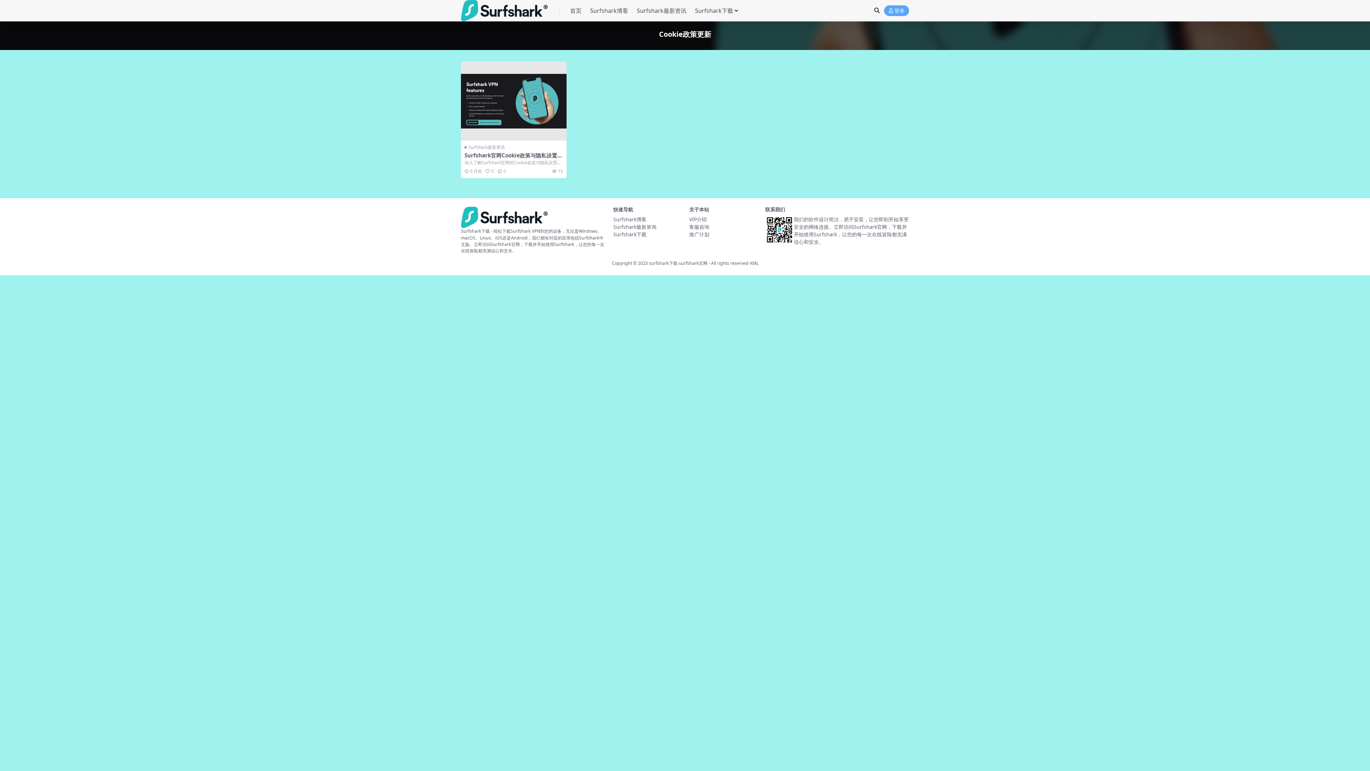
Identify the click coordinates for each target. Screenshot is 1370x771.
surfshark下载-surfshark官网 (678, 263)
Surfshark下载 (714, 11)
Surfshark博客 (609, 11)
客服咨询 (699, 226)
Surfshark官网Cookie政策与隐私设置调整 (514, 158)
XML (754, 263)
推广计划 (699, 234)
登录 (899, 11)
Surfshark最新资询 (634, 226)
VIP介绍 (698, 219)
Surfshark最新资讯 (661, 11)
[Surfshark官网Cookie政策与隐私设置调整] (514, 101)
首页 (576, 11)
